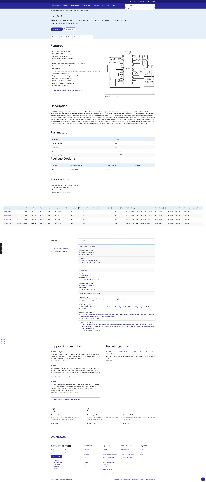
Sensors (72, 361)
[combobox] (140, 8)
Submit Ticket (127, 423)
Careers (86, 452)
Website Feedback (150, 479)
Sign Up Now (56, 456)
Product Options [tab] (66, 37)
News (85, 457)
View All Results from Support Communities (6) (67, 399)
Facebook (57, 464)
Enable (56, 382)
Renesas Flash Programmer (110, 454)
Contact (86, 462)
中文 (141, 452)
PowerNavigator (107, 466)
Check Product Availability (128, 454)
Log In (153, 1)
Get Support (54, 423)
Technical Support (126, 449)
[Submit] (126, 9)
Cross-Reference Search (109, 472)
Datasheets (56, 29)
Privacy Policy (127, 479)
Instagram (57, 466)
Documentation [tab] (78, 37)
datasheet (57, 366)
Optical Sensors (68, 10)
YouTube (56, 460)
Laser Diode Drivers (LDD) (79, 10)
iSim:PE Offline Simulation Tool (110, 460)
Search (140, 6)
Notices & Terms (118, 479)
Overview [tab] (55, 37)
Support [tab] (89, 37)
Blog (85, 465)
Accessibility (135, 479)
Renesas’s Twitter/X (60, 462)
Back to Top (204, 480)
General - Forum (73, 376)
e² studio (105, 449)
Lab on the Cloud (107, 469)
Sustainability (87, 460)
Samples (142, 1)
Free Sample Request (126, 452)
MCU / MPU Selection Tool (109, 457)
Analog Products (63, 361)
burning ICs (57, 352)
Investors (86, 454)
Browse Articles (91, 423)
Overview (86, 449)
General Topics (63, 376)
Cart (148, 1)
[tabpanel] (103, 387)
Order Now (71, 29)
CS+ (104, 452)
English (141, 449)
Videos (86, 468)
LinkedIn (56, 468)
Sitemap (142, 479)
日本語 (141, 454)
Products (53, 10)
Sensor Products (60, 10)
